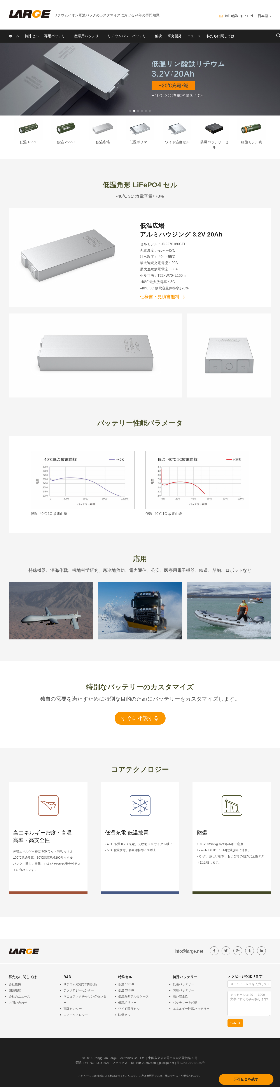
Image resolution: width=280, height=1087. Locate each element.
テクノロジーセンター (78, 990)
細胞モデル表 (251, 142)
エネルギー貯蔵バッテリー (191, 1008)
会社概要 (15, 984)
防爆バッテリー (183, 990)
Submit (235, 1023)
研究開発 (175, 36)
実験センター (72, 1008)
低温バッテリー (183, 984)
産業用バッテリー (88, 36)
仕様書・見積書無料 (159, 296)
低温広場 (103, 142)
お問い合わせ (18, 1002)
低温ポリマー (140, 142)
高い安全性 (180, 996)
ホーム (14, 36)
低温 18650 (28, 142)
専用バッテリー (56, 36)
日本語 (263, 16)
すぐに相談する (140, 718)
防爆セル (124, 1015)
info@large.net (239, 15)
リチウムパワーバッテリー (129, 36)
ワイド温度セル (177, 142)
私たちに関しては (220, 36)
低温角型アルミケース (133, 996)
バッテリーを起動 (185, 1002)
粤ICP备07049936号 (191, 1062)
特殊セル (32, 36)
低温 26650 (66, 142)
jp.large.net (166, 1062)
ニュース (194, 36)
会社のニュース (19, 996)
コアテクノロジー (75, 1015)
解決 (158, 36)
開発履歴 (15, 990)
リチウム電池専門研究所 (80, 984)
